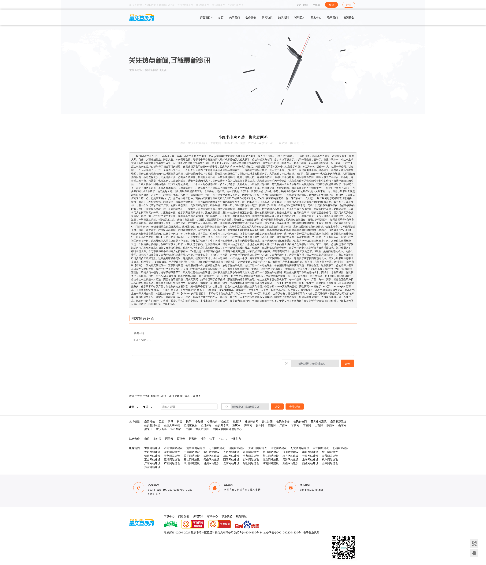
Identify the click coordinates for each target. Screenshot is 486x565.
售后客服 (242, 489)
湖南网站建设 (271, 463)
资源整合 (348, 17)
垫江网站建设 (271, 455)
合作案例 (250, 17)
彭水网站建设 (251, 459)
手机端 (316, 5)
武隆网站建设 (211, 455)
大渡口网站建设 (257, 448)
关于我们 (234, 17)
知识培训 (283, 17)
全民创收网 (300, 421)
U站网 (188, 429)
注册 (348, 5)
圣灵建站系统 (319, 421)
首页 (220, 17)
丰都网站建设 (251, 455)
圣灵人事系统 (172, 425)
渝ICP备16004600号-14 (248, 532)
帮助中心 (316, 17)
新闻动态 (267, 17)
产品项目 (205, 17)
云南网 (272, 425)
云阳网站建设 (310, 455)
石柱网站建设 (192, 459)
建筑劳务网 (251, 421)
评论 (347, 363)
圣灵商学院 (222, 425)
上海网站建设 (310, 459)
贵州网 (260, 425)
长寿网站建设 (231, 452)
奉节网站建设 (330, 455)
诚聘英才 (299, 17)
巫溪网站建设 (172, 459)
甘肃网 (295, 425)
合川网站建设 (271, 452)
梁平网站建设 (192, 455)
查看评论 (294, 406)
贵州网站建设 (211, 463)
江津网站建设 (251, 452)
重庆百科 (161, 429)
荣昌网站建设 (152, 455)
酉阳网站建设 (231, 459)
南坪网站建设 (321, 448)
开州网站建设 (172, 455)
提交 (277, 406)
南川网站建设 (310, 452)
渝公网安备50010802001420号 (282, 532)
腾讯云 (193, 438)
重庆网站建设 (152, 448)
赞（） (269, 143)
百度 (161, 421)
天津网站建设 (290, 459)
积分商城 (302, 5)
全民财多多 (283, 421)
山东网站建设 (330, 463)
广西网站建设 (172, 463)
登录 (331, 5)
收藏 (284, 143)
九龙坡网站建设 (299, 448)
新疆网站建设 (290, 463)
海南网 (248, 425)
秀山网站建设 (211, 459)
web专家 (175, 429)
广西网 (283, 425)
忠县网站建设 (290, 455)
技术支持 (255, 489)
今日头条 (212, 421)
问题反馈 (183, 516)
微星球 (237, 421)
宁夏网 (307, 425)
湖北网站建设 (251, 463)
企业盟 (225, 421)
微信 (147, 438)
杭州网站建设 (330, 459)
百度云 (181, 438)
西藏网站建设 (310, 463)
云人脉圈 (267, 421)
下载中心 (169, 516)
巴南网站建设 (192, 452)
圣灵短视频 (190, 425)
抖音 (179, 421)
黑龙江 (148, 429)
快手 (188, 421)
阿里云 (169, 438)
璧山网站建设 (330, 452)
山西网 (319, 425)
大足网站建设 (152, 452)
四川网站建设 (192, 463)
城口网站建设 (231, 455)
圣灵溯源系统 (338, 421)
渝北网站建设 (172, 452)
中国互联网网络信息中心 (227, 429)
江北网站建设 (279, 448)
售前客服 (229, 489)
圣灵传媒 (206, 425)
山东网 (342, 425)
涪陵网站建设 (237, 448)
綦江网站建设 (211, 452)
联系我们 (332, 17)
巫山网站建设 (152, 459)
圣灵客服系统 (152, 425)
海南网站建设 (152, 467)
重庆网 (236, 425)
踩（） (150, 406)
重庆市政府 (202, 429)
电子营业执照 (311, 532)
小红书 (199, 421)
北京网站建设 (271, 459)
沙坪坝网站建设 (173, 448)
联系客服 (474, 553)
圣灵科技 (149, 421)
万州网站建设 (217, 448)
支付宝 (157, 438)
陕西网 (331, 425)
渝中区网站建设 (195, 448)
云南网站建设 (231, 463)
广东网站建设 (152, 463)
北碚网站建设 (341, 448)
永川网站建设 (290, 452)
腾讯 (170, 421)
